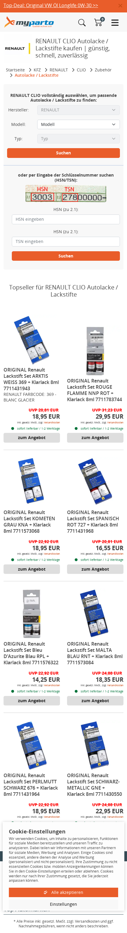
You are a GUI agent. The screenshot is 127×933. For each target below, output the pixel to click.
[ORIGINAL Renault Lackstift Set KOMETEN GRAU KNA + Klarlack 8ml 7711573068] (31, 482)
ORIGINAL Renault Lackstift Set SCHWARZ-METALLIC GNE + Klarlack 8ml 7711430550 (94, 784)
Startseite (15, 70)
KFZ (37, 70)
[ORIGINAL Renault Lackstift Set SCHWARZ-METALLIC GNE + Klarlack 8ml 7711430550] (95, 745)
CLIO (81, 70)
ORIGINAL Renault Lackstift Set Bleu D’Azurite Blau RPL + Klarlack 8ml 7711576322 (31, 653)
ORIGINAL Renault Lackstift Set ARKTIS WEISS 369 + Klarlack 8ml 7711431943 (31, 379)
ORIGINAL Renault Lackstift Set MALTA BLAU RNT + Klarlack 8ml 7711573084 (95, 653)
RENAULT (59, 70)
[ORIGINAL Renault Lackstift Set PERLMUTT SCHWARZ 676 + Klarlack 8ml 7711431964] (31, 745)
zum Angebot (31, 437)
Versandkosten (52, 422)
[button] (122, 6)
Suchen (63, 153)
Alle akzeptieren (66, 892)
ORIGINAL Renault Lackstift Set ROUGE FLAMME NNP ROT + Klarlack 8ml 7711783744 (94, 390)
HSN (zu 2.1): (66, 209)
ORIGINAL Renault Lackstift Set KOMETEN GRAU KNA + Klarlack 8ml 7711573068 (29, 521)
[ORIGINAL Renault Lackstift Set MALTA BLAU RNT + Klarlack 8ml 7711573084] (95, 613)
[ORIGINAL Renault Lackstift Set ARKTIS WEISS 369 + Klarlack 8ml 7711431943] (31, 340)
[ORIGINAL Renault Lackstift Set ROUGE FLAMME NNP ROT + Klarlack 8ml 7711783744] (95, 351)
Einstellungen (63, 904)
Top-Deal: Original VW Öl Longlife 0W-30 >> (51, 5)
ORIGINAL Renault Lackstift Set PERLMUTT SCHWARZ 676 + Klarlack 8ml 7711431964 (31, 784)
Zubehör (103, 70)
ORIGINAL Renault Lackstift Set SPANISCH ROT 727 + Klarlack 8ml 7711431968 (93, 521)
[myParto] (29, 21)
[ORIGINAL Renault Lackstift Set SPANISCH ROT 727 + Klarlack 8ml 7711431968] (95, 482)
